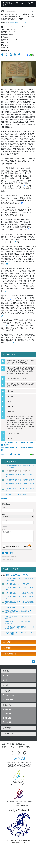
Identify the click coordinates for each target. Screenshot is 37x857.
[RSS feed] (24, 753)
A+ (32, 11)
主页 (3, 744)
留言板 (4, 747)
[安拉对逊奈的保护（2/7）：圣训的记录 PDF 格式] (15, 54)
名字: (4, 508)
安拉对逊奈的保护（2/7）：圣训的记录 (18, 471)
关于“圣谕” (23, 22)
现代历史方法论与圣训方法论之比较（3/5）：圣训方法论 (19, 622)
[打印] (11, 54)
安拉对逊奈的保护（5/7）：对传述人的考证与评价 (19, 484)
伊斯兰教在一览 (20, 744)
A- (26, 11)
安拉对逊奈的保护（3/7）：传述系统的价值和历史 (18, 449)
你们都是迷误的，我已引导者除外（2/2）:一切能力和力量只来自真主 (19, 628)
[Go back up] (33, 661)
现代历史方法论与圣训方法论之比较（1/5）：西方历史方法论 (19, 611)
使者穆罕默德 (14, 22)
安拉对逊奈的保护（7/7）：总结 (16, 494)
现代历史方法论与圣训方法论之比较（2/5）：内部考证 (19, 617)
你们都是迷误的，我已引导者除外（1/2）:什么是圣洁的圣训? (19, 633)
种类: (3, 22)
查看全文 (4, 498)
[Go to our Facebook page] (12, 753)
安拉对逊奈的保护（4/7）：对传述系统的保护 (20, 480)
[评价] (2, 54)
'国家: (3, 514)
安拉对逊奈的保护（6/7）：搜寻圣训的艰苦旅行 (19, 489)
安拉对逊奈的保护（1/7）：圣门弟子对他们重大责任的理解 (18, 444)
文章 (6, 22)
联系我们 (28, 747)
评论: (4, 529)
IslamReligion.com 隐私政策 (15, 747)
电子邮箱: (5, 520)
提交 (5, 553)
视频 (13, 744)
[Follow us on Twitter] (18, 753)
